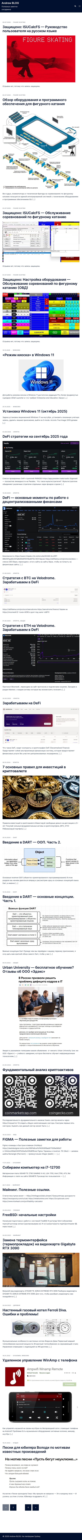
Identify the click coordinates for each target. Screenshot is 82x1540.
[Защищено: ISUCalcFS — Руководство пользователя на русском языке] (41, 59)
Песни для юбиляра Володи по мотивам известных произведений (36, 1449)
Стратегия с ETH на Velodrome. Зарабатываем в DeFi (29, 628)
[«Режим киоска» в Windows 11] (41, 375)
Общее (22, 621)
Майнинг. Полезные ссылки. (26, 1190)
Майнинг (16, 1185)
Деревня (16, 1305)
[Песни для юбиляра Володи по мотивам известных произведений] (41, 1473)
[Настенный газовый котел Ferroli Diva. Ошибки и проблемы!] (41, 1328)
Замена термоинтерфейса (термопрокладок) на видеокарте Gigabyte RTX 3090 (39, 1244)
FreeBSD (16, 1210)
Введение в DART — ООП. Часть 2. (32, 842)
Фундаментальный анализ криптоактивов (38, 1070)
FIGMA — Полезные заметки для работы (37, 1139)
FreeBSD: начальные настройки (29, 1215)
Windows (16, 350)
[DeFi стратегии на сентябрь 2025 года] (41, 458)
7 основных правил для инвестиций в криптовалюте (34, 769)
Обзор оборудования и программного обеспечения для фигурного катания (34, 102)
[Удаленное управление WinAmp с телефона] (41, 1394)
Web (14, 1135)
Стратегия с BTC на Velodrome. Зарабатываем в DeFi (29, 580)
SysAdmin (17, 1163)
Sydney (37, 1536)
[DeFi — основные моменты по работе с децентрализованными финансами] (41, 529)
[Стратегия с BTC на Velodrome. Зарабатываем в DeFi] (41, 596)
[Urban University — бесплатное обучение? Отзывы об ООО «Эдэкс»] (41, 1011)
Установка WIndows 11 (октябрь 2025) (35, 411)
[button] (75, 6)
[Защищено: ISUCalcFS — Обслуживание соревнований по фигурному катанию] (41, 242)
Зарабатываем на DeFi (22, 703)
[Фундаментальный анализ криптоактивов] (41, 1095)
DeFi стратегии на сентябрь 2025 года (35, 436)
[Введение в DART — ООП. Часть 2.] (41, 860)
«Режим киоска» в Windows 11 (28, 355)
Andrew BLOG (10, 3)
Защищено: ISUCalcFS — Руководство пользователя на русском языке (35, 29)
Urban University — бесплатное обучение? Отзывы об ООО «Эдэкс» (38, 969)
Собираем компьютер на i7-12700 (31, 1167)
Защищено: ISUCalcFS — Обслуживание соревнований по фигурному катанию (37, 215)
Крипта (16, 432)
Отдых (15, 1443)
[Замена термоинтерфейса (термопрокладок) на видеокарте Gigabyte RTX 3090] (41, 1270)
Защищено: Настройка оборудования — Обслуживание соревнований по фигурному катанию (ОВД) (40, 283)
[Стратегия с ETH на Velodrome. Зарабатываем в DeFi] (41, 658)
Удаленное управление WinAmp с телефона (40, 1360)
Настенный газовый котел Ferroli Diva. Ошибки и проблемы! (35, 1312)
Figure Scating (19, 22)
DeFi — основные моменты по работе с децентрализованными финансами (36, 500)
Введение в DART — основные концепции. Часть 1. (38, 899)
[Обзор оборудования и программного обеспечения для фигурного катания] (41, 149)
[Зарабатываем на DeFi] (41, 726)
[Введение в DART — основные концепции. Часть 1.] (41, 926)
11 (28, 1507)
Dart (15, 837)
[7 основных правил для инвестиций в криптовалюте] (41, 797)
